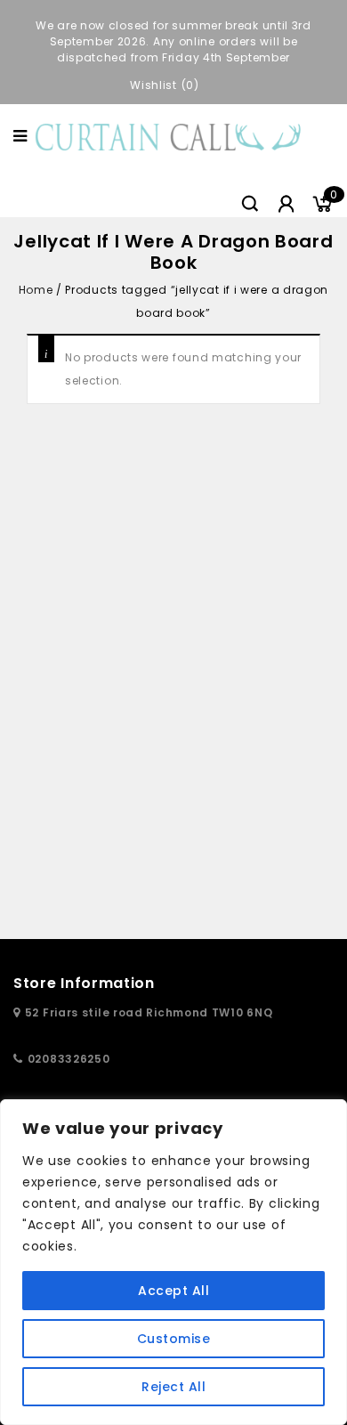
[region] (173, 1262)
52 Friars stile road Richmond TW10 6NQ (149, 1012)
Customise (174, 1339)
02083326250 (69, 1058)
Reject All (173, 1387)
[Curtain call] (171, 135)
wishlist (153, 85)
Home (35, 289)
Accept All (173, 1291)
